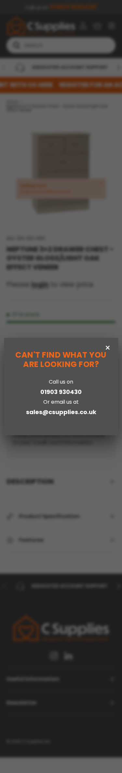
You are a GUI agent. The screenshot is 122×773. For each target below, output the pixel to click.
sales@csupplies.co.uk (61, 412)
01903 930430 (61, 392)
